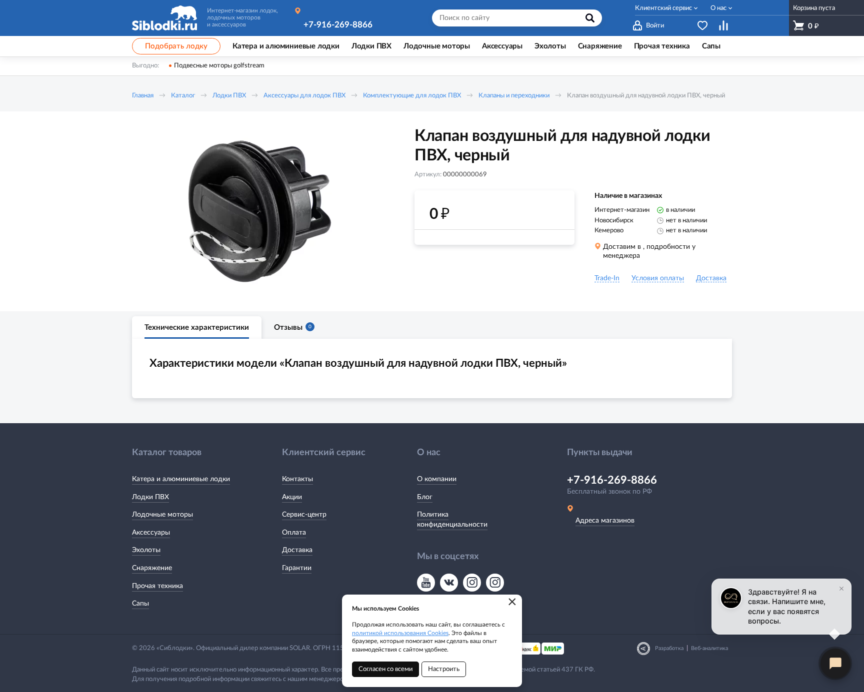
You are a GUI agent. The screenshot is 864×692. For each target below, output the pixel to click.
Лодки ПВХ (229, 95)
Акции (292, 497)
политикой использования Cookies (400, 633)
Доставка (297, 550)
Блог (424, 497)
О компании (436, 479)
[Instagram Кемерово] (495, 583)
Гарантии (297, 568)
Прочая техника (157, 586)
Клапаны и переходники (514, 95)
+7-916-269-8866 (338, 24)
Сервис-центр (304, 514)
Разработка (669, 648)
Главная (143, 95)
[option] (259, 211)
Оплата (294, 532)
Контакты (297, 479)
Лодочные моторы (162, 514)
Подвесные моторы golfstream (219, 65)
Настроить (444, 669)
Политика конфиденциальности (452, 519)
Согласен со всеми (385, 669)
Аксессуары (151, 532)
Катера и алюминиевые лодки (181, 479)
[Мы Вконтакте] (449, 583)
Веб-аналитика (709, 648)
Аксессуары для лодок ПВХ (305, 95)
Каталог (183, 95)
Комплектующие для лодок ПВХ (412, 95)
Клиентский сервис (663, 8)
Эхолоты (146, 550)
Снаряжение (152, 568)
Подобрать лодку (176, 46)
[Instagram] (472, 583)
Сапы (140, 603)
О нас (718, 8)
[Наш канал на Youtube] (426, 583)
